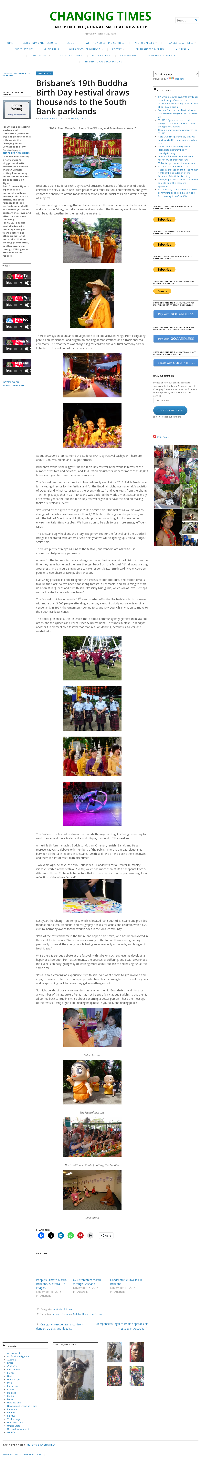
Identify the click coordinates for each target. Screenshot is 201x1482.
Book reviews (101, 55)
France (11, 1372)
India (9, 1382)
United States (14, 1425)
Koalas (10, 1389)
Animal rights (14, 1352)
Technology (13, 1419)
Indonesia (12, 1386)
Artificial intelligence (18, 1356)
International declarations (103, 61)
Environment (14, 1369)
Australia (182, 49)
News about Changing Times (22, 1405)
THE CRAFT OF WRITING (16, 153)
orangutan (48, 1445)
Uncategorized (15, 1422)
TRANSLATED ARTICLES (180, 42)
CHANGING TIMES (100, 16)
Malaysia (11, 1392)
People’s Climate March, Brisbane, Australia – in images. (51, 1284)
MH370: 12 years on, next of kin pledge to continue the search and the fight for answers (176, 123)
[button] (17, 110)
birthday (56, 1314)
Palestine (12, 1409)
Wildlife (11, 1432)
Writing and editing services (105, 42)
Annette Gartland (53, 118)
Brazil (10, 1362)
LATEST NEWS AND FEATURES (40, 42)
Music (10, 1399)
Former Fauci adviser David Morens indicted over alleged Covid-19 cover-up (178, 113)
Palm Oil (11, 1412)
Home (9, 42)
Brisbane (66, 1314)
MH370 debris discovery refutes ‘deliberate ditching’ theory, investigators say (175, 150)
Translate (180, 78)
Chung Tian (88, 1314)
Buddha (76, 1314)
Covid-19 (11, 1366)
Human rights (14, 1379)
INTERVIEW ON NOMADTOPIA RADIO (14, 384)
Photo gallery (144, 42)
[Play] (8, 283)
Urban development (18, 1428)
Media (10, 1395)
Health (10, 1376)
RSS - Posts (162, 436)
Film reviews (128, 55)
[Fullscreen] (29, 283)
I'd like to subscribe (170, 410)
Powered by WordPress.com (22, 1454)
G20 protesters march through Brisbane (87, 1282)
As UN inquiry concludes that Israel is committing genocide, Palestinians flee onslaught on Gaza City (177, 193)
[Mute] (26, 283)
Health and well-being (149, 49)
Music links (51, 49)
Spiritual (68, 1309)
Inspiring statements (161, 55)
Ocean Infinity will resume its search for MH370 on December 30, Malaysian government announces (177, 159)
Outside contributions (84, 49)
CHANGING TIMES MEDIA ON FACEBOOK (16, 74)
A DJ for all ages (71, 55)
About (72, 42)
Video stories (25, 49)
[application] (17, 279)
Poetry (117, 49)
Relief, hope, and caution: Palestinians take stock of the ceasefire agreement (178, 183)
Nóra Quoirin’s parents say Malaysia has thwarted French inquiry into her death (177, 140)
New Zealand (39, 55)
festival (98, 1314)
